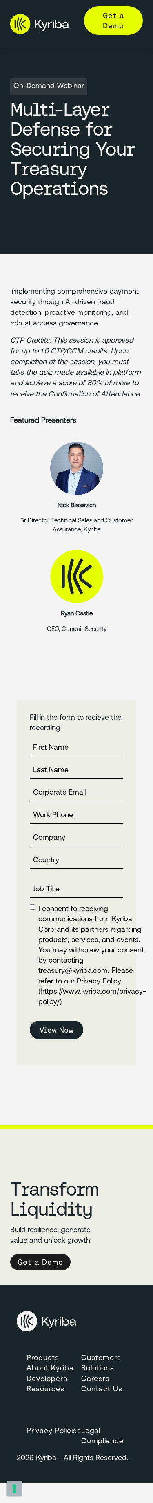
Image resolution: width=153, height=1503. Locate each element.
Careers (95, 1379)
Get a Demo (113, 20)
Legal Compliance (102, 1436)
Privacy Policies (54, 1431)
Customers (101, 1358)
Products (43, 1358)
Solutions (97, 1368)
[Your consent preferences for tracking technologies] (14, 1488)
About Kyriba (50, 1368)
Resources (45, 1389)
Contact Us (101, 1389)
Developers (47, 1379)
